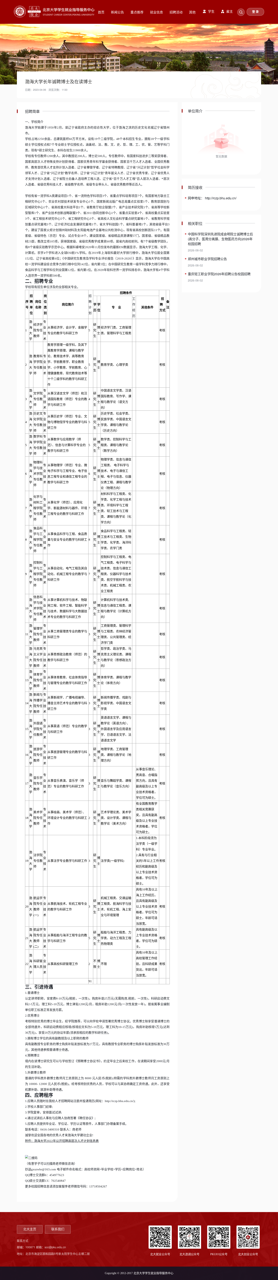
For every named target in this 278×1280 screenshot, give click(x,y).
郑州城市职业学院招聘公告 (207, 258)
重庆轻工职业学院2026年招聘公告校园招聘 (219, 274)
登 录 (255, 11)
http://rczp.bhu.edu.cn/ (119, 1101)
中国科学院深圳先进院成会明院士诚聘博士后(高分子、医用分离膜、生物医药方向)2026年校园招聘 (220, 239)
